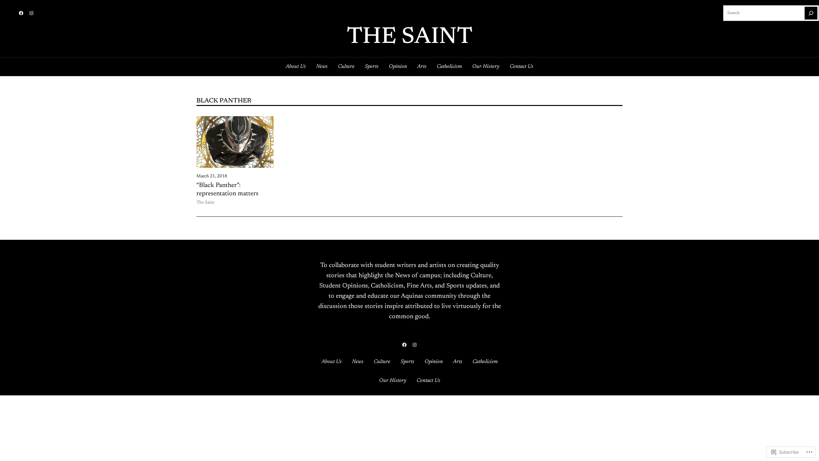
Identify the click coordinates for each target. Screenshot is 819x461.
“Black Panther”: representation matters (227, 189)
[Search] (811, 13)
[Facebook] (21, 13)
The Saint (410, 37)
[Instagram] (31, 13)
